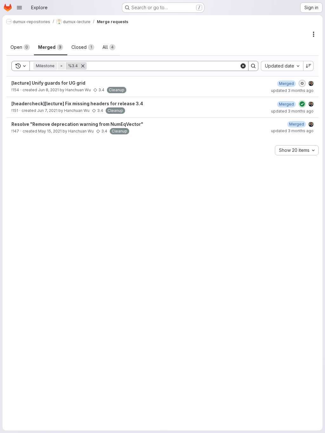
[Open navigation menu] (19, 8)
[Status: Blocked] (302, 83)
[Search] (253, 66)
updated (292, 90)
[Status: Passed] (302, 104)
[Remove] (83, 66)
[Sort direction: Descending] (308, 66)
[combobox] (282, 66)
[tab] (20, 47)
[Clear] (243, 66)
